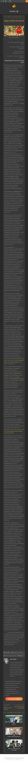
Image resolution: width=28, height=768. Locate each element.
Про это (14, 724)
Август (9, 17)
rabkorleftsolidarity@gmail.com (14, 759)
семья (10, 655)
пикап (7, 655)
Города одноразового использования (19, 707)
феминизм (14, 655)
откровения (16, 191)
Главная (5, 15)
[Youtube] (3, 1)
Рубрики (10, 15)
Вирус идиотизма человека (8, 708)
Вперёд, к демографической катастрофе (14, 749)
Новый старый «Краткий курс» (14, 736)
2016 (23, 15)
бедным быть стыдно (18, 378)
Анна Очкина (13, 659)
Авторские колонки (17, 15)
